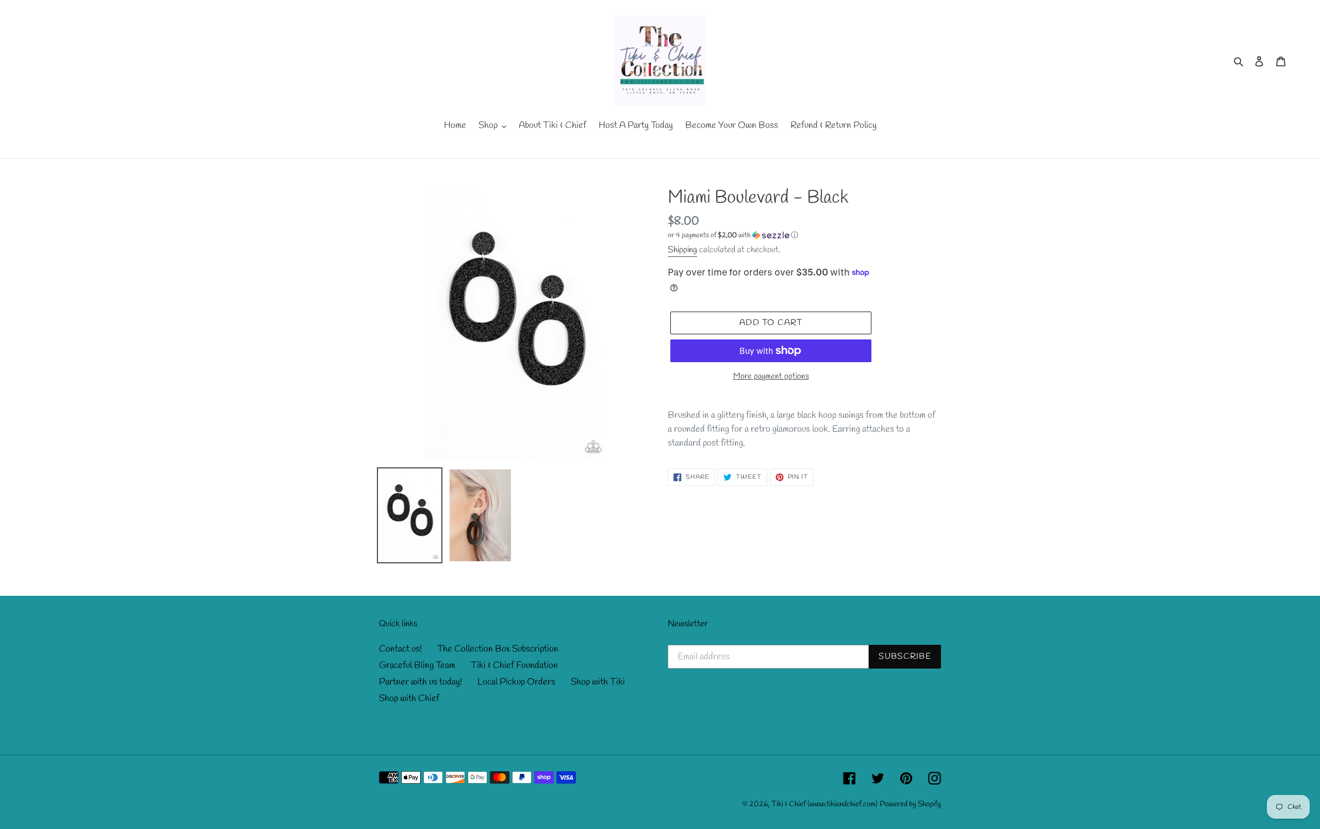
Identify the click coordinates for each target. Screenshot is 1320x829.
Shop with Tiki (598, 682)
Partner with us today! (420, 682)
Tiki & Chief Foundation (514, 665)
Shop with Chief (409, 698)
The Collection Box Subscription (497, 649)
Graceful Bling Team (417, 665)
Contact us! (400, 649)
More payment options (771, 376)
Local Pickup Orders (516, 682)
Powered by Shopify (910, 804)
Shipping (682, 250)
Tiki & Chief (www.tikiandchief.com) (824, 804)
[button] (733, 235)
